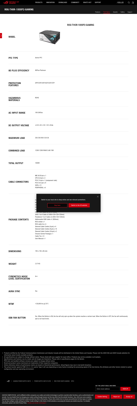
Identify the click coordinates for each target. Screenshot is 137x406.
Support (130, 12)
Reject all (116, 397)
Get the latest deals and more (105, 385)
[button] (125, 389)
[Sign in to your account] (133, 2)
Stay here (57, 205)
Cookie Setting (102, 397)
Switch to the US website (79, 205)
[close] (98, 196)
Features (97, 12)
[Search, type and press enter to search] (129, 2)
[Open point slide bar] (1, 35)
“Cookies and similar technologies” (36, 403)
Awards (115, 12)
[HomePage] (8, 381)
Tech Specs (106, 12)
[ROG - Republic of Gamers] (11, 2)
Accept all (129, 397)
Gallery (123, 12)
